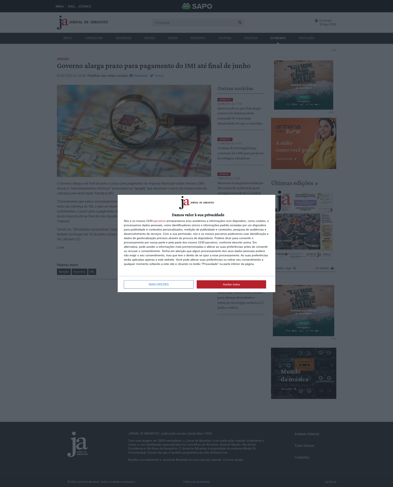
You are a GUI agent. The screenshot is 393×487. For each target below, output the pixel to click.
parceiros (160, 220)
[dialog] (196, 243)
